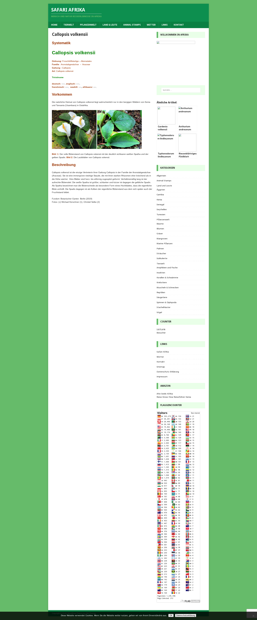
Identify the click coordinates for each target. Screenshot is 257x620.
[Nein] (253, 615)
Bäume (160, 223)
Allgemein (161, 175)
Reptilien (161, 292)
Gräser (160, 233)
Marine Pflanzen (165, 243)
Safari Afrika (163, 351)
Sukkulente (162, 258)
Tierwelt (69, 24)
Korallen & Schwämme (167, 277)
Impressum (162, 376)
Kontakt (179, 24)
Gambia (160, 194)
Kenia (159, 199)
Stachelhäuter (163, 307)
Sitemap (161, 366)
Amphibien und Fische (167, 267)
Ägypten (161, 189)
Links (165, 24)
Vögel (159, 312)
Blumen (160, 228)
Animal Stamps (132, 24)
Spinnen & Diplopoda (166, 302)
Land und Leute (164, 185)
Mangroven (162, 238)
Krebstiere (162, 282)
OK (171, 615)
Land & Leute (110, 24)
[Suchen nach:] (181, 90)
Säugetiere (162, 297)
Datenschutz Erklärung (168, 371)
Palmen (160, 248)
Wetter (151, 24)
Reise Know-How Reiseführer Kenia (174, 397)
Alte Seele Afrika (165, 393)
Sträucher (161, 253)
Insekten (161, 272)
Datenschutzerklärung (185, 615)
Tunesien (161, 214)
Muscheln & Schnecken (168, 287)
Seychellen (162, 209)
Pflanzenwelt (88, 24)
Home (54, 24)
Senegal (160, 204)
